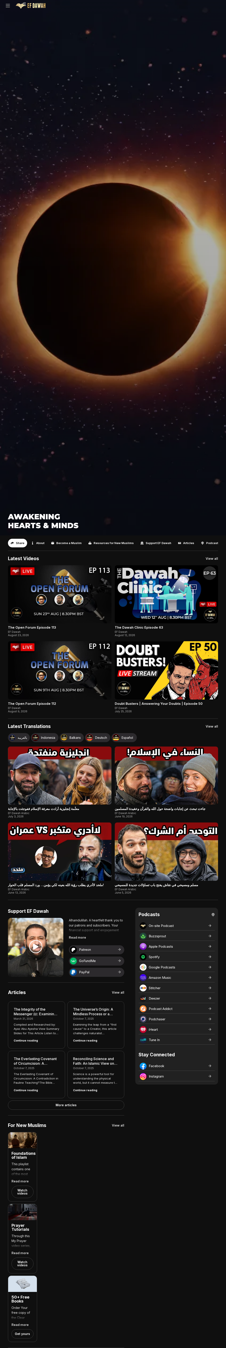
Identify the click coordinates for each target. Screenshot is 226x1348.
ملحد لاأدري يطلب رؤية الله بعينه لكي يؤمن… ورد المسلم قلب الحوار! (56, 885)
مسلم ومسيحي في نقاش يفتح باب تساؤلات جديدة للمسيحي (156, 885)
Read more (77, 937)
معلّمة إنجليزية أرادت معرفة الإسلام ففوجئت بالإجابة (43, 809)
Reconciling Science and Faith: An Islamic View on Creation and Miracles (93, 1063)
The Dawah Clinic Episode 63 (139, 627)
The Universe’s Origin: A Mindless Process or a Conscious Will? (93, 1014)
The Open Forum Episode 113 (32, 627)
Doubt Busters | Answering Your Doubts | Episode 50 (159, 703)
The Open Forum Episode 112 (32, 703)
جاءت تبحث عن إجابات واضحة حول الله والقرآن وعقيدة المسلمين (160, 809)
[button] (17, 543)
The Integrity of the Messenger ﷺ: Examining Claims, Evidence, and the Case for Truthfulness (35, 1016)
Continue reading (26, 1040)
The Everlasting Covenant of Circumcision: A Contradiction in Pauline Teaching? (35, 1066)
